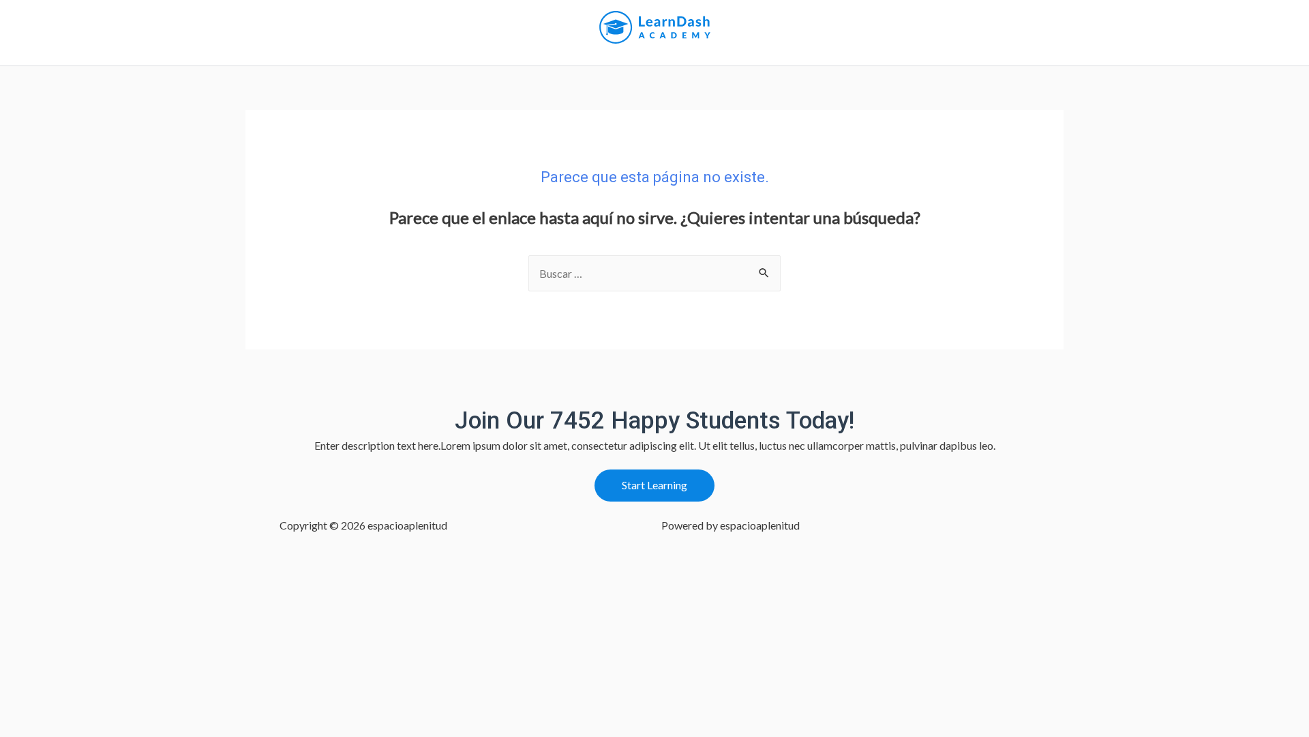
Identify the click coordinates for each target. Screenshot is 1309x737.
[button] (654, 485)
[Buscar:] (654, 273)
